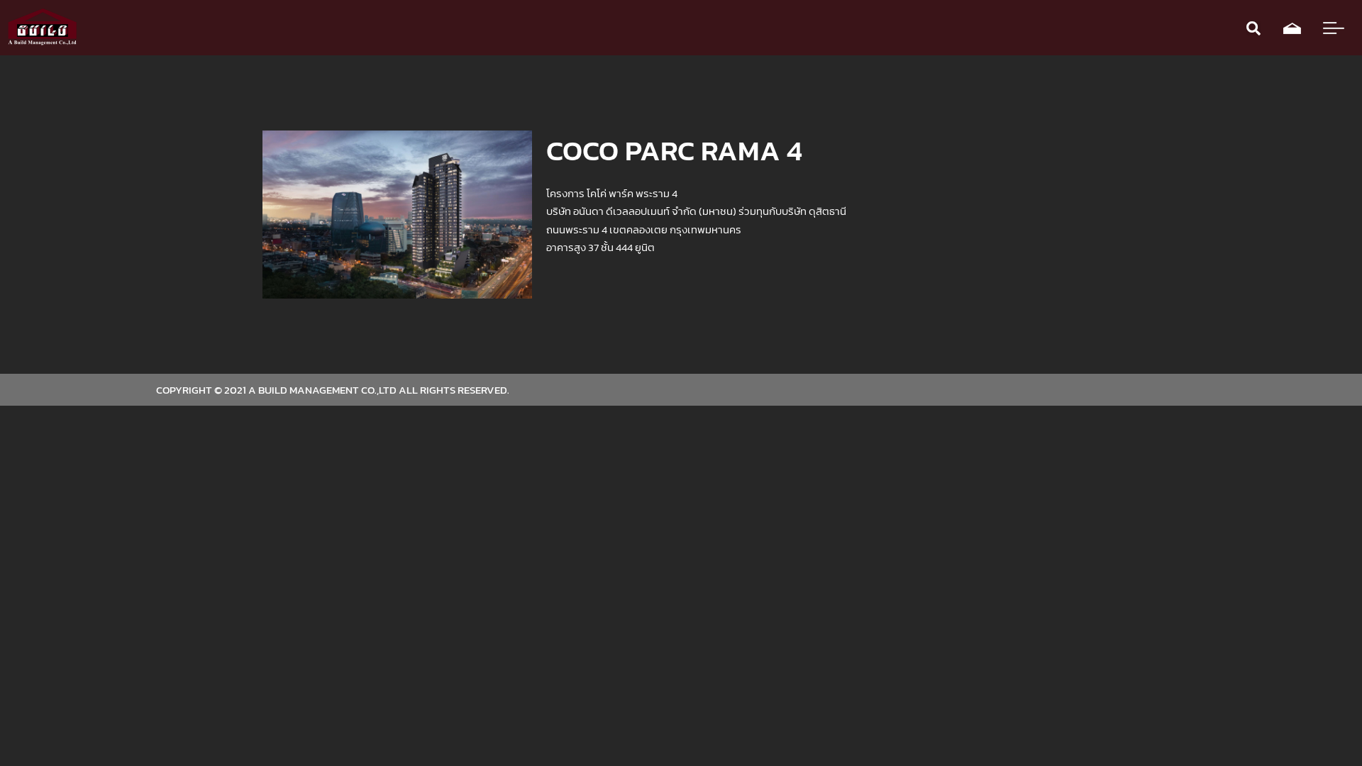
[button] (1253, 28)
